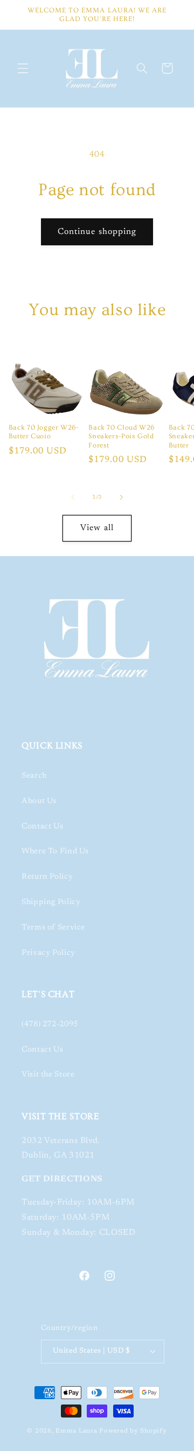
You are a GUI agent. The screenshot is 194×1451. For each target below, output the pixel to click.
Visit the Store (48, 1075)
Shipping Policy (51, 902)
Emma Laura (76, 1431)
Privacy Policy (48, 953)
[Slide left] (73, 498)
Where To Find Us (55, 851)
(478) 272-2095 (50, 1024)
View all (96, 528)
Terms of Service (53, 928)
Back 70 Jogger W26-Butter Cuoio (44, 432)
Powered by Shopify (133, 1431)
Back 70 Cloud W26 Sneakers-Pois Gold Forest (121, 436)
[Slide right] (121, 498)
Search (34, 776)
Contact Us (42, 827)
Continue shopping (97, 232)
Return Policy (47, 877)
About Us (39, 801)
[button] (22, 68)
